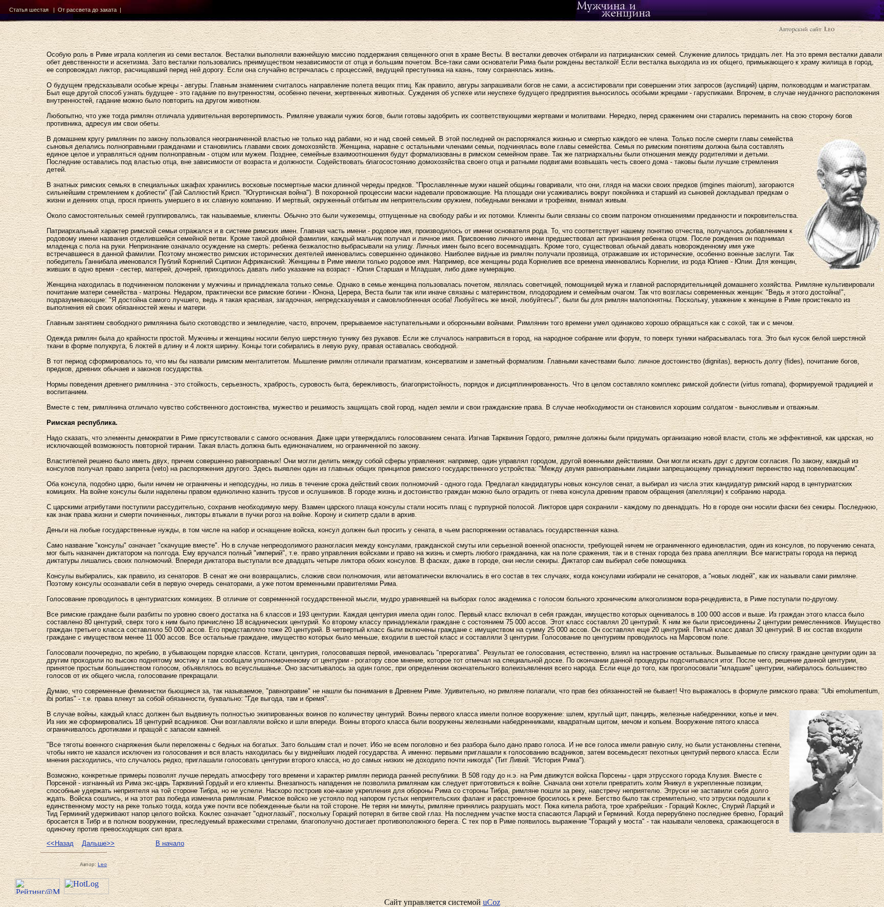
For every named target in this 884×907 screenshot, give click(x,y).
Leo (102, 864)
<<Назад (60, 843)
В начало (170, 843)
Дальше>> (98, 843)
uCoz (491, 902)
